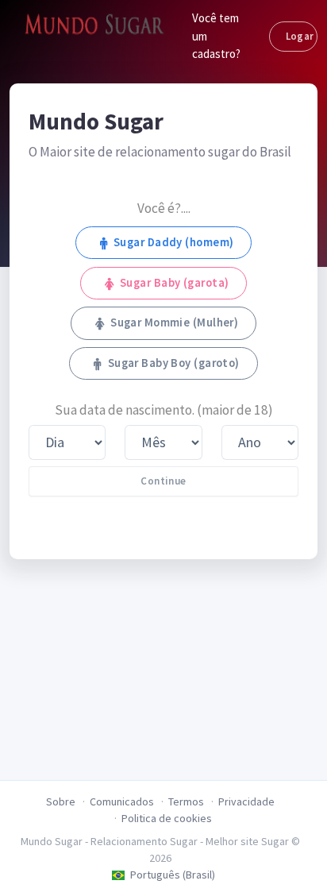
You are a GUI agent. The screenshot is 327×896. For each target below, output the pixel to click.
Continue (163, 481)
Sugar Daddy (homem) (173, 242)
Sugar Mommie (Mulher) (174, 322)
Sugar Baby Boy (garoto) (174, 363)
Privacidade (246, 801)
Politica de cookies (166, 818)
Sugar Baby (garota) (174, 283)
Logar (300, 36)
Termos (186, 801)
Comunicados (122, 801)
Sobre (60, 801)
